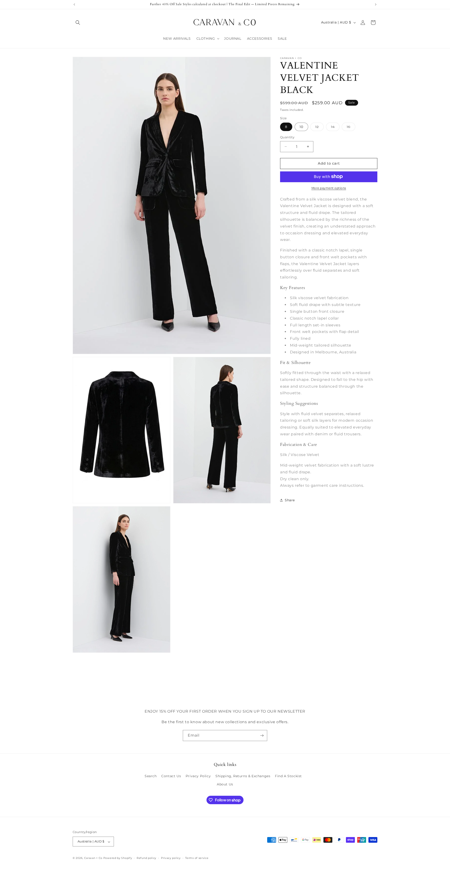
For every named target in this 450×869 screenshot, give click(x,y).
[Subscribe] (262, 735)
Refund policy (146, 858)
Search (151, 776)
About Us (225, 784)
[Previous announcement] (74, 4)
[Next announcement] (376, 4)
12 (319, 127)
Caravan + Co (93, 858)
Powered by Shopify (117, 858)
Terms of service (196, 858)
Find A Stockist (288, 776)
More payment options (328, 187)
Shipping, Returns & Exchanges (242, 776)
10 (301, 127)
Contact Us (171, 776)
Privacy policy (171, 858)
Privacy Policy (198, 776)
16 (351, 127)
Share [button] (290, 500)
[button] (78, 22)
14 (335, 127)
